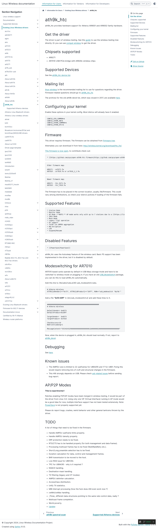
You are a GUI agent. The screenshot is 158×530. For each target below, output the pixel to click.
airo (6, 42)
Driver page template (13, 148)
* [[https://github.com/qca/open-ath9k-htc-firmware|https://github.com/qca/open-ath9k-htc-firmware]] (86, 157)
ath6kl (7, 97)
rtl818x (7, 254)
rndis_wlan (9, 217)
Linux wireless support (11, 17)
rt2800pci (8, 236)
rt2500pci (8, 228)
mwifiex (8, 195)
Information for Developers (97, 4)
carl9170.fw (9, 137)
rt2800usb (9, 239)
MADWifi (8, 188)
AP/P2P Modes (136, 52)
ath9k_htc (9, 105)
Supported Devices (137, 23)
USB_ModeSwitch (107, 274)
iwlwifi (7, 170)
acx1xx (7, 31)
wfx (6, 275)
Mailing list (134, 26)
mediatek (8, 192)
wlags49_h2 (9, 297)
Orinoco (8, 203)
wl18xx (7, 294)
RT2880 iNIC (10, 243)
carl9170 (8, 140)
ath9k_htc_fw (87, 93)
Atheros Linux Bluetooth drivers (17, 112)
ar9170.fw (9, 57)
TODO (132, 55)
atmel (7, 119)
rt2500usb (9, 232)
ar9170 (7, 61)
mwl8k (7, 199)
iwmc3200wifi (10, 173)
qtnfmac (8, 214)
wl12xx (7, 290)
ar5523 (8, 50)
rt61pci (7, 247)
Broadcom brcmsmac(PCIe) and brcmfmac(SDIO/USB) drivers (17, 131)
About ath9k (10, 101)
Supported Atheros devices (17, 108)
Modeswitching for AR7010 (141, 42)
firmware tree (109, 140)
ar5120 (7, 46)
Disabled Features (137, 39)
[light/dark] (154, 4)
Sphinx (18, 526)
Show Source (137, 66)
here (118, 98)
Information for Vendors (73, 4)
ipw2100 (8, 151)
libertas (8, 177)
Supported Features (138, 36)
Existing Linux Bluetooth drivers (15, 305)
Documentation (9, 20)
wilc (6, 283)
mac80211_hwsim (12, 184)
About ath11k (10, 83)
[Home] (43, 10)
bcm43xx (8, 127)
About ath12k (10, 86)
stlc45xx (8, 264)
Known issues (135, 48)
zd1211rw (8, 301)
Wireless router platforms (13, 319)
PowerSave (50, 405)
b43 (6, 123)
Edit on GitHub (138, 62)
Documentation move (11, 312)
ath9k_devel (50, 338)
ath (6, 75)
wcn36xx (8, 272)
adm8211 (8, 35)
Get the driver (136, 16)
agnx (7, 39)
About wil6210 (10, 279)
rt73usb (8, 251)
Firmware (134, 32)
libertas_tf (8, 181)
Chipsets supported (138, 20)
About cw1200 (10, 144)
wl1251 (7, 286)
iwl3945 (8, 159)
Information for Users (51, 4)
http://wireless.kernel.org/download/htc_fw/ (102, 146)
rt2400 (7, 221)
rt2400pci (8, 225)
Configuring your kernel (139, 29)
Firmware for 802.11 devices (14, 308)
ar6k (6, 53)
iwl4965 (8, 162)
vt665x (7, 268)
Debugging (134, 45)
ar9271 (7, 64)
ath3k (7, 90)
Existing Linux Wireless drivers (15, 28)
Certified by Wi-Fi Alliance (13, 316)
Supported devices (10, 24)
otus (6, 206)
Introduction (9, 166)
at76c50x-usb (10, 72)
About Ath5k (10, 94)
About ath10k (10, 79)
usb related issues (100, 373)
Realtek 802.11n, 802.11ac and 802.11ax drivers (16, 259)
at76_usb (8, 68)
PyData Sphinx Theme (140, 524)
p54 (6, 210)
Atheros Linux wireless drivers (16, 116)
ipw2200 (8, 155)
